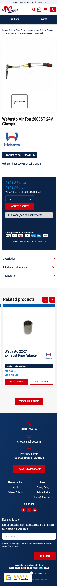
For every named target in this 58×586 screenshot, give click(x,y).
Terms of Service (8, 546)
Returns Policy (43, 492)
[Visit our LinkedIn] (34, 510)
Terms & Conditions (43, 497)
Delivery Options (15, 492)
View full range (29, 401)
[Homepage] (10, 9)
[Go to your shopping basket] (39, 9)
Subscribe (45, 556)
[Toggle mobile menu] (45, 9)
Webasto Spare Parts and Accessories (23, 30)
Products (14, 19)
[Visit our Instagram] (29, 510)
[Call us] (53, 9)
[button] (18, 577)
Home (4, 30)
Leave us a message (29, 469)
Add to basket (20, 206)
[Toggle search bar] (33, 9)
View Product (16, 381)
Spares (43, 19)
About (15, 487)
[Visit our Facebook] (23, 510)
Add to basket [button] (41, 381)
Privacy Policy (43, 487)
